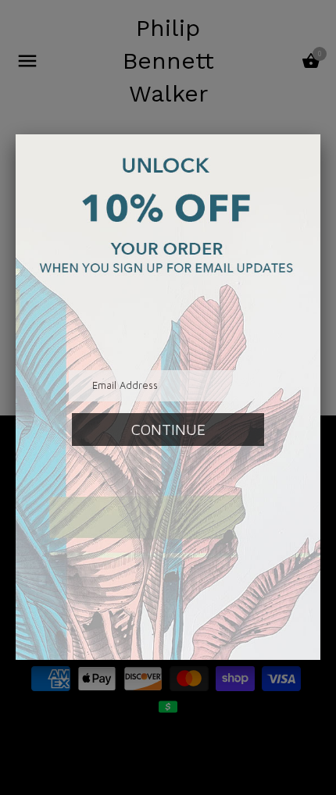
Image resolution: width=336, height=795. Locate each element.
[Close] (320, 134)
